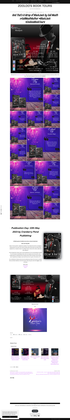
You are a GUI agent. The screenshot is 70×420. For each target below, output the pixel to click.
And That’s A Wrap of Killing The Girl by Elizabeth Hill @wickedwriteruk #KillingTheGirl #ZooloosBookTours (55, 360)
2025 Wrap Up (40, 12)
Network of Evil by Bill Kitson (35, 357)
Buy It (25, 267)
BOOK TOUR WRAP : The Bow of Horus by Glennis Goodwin (15, 358)
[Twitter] (52, 3)
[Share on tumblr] (17, 367)
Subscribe (35, 411)
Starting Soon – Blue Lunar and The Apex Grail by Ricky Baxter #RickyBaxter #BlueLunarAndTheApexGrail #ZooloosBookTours (48, 373)
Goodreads (25, 265)
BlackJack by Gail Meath (21, 74)
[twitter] (31, 416)
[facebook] (35, 416)
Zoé (27, 12)
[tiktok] (36, 416)
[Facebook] (56, 3)
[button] (26, 94)
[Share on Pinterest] (16, 367)
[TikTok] (55, 3)
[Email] (38, 416)
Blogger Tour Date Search (36, 2)
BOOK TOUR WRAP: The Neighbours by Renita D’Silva (25, 358)
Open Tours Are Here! (24, 2)
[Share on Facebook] (14, 367)
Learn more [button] (13, 414)
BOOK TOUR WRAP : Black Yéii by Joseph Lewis (45, 358)
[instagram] (33, 416)
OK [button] (9, 416)
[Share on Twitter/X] (15, 367)
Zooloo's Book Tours (35, 6)
